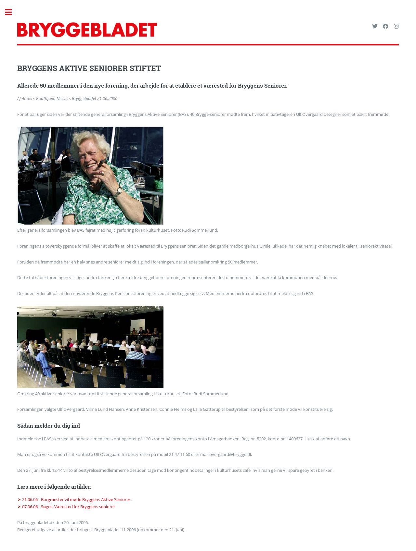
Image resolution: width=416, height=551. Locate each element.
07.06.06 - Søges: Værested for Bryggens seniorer (68, 506)
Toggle (11, 12)
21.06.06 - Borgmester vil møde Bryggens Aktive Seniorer (76, 499)
